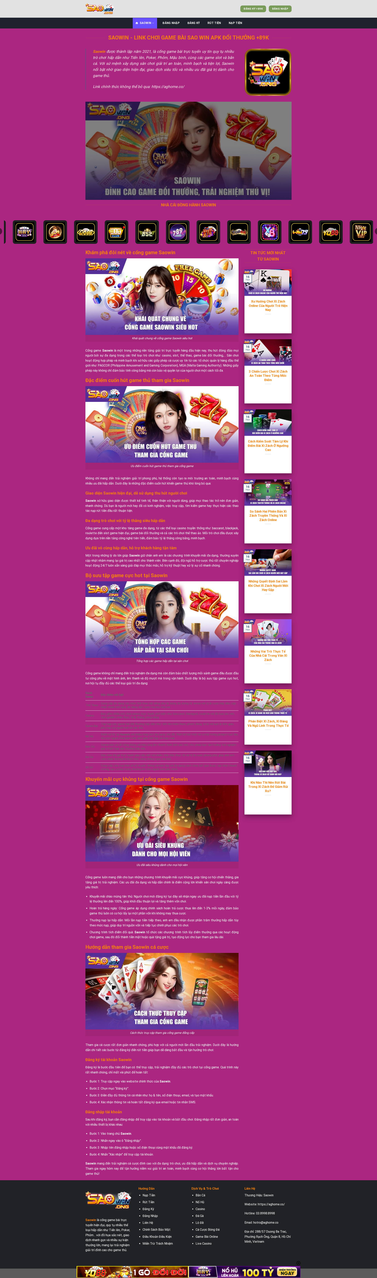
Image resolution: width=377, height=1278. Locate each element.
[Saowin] (105, 9)
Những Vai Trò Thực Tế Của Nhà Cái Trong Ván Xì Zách (268, 656)
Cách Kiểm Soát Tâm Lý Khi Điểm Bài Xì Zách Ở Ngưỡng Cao (268, 446)
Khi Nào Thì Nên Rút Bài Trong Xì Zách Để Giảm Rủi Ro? (268, 787)
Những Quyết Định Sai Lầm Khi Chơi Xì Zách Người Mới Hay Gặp (268, 586)
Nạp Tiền (235, 23)
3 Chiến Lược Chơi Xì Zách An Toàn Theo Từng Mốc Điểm (268, 376)
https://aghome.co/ (271, 1204)
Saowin (145, 23)
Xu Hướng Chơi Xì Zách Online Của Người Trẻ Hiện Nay (268, 306)
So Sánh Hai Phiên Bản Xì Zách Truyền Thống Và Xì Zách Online (268, 516)
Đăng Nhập (171, 23)
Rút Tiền (214, 23)
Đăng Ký (194, 23)
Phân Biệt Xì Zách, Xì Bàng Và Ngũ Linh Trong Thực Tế (268, 723)
